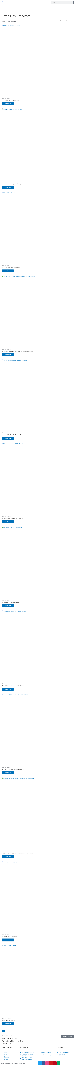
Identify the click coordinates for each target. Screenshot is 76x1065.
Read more (8, 103)
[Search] (73, 2)
